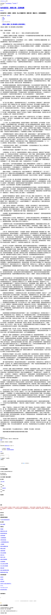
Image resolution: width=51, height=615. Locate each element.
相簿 (3, 17)
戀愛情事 (8, 448)
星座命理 (8, 15)
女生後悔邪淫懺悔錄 (10, 449)
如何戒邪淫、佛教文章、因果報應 (12, 8)
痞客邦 (6, 445)
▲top (1, 451)
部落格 (3, 18)
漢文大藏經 (2, 524)
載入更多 (2, 453)
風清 (1, 439)
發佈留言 (2, 459)
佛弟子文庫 (2, 557)
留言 (8, 445)
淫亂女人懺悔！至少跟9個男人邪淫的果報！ (14, 24)
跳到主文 (2, 10)
